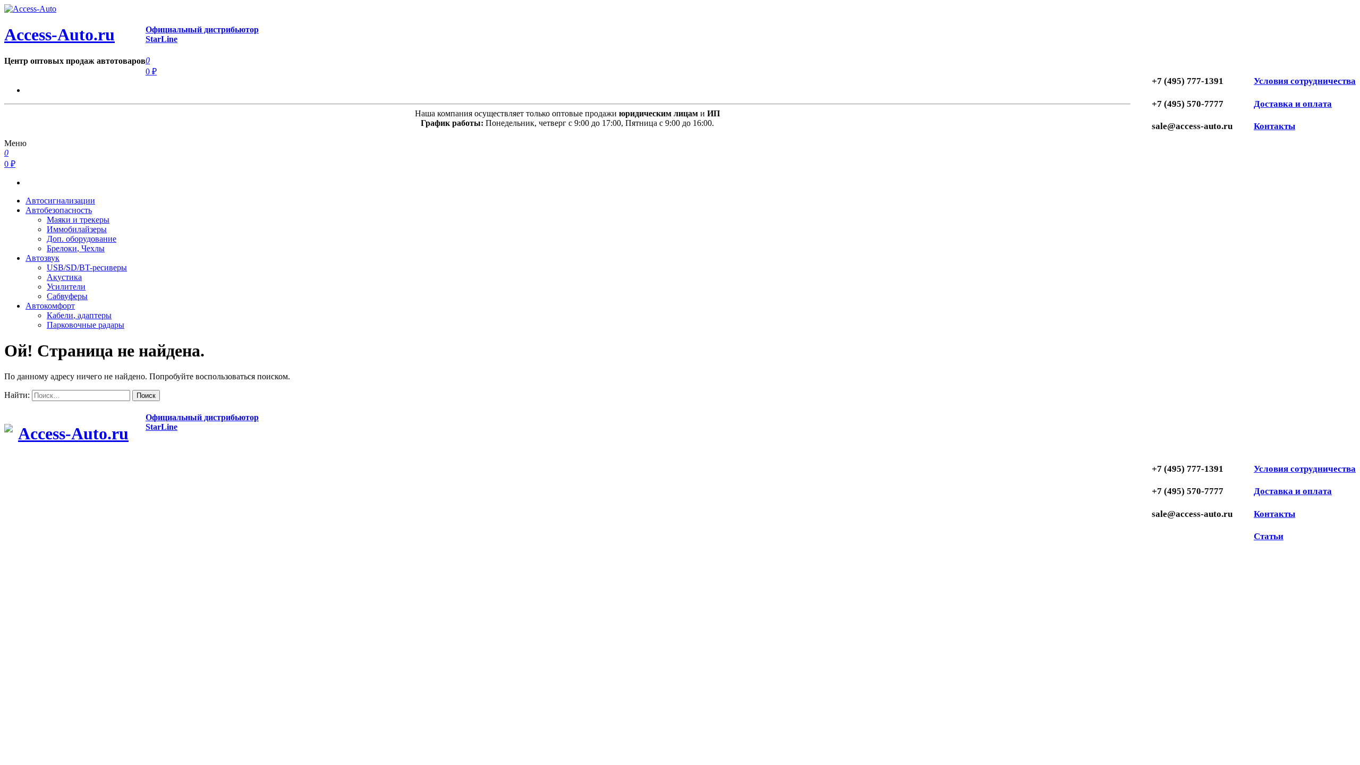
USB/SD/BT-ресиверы (87, 267)
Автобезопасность (59, 210)
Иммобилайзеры (77, 229)
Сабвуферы (67, 296)
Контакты (1274, 126)
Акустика (64, 277)
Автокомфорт (50, 305)
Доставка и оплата (1293, 104)
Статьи (1269, 536)
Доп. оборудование (81, 238)
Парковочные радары (85, 324)
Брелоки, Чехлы (76, 248)
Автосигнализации (60, 200)
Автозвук (43, 257)
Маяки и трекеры (78, 219)
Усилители (66, 286)
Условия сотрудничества (1305, 81)
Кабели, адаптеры (79, 315)
